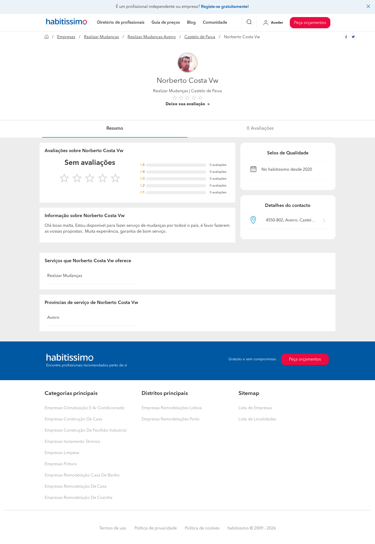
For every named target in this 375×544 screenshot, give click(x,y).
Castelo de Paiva (199, 37)
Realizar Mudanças (101, 37)
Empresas (66, 37)
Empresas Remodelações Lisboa (172, 408)
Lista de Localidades (257, 419)
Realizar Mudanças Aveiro (152, 37)
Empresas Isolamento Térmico (72, 442)
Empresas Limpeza (62, 453)
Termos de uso (112, 528)
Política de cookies (202, 528)
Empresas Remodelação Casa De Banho (82, 475)
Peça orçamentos (310, 23)
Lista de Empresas (255, 408)
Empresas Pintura (61, 464)
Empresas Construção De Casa (73, 419)
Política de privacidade (155, 528)
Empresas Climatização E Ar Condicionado (84, 408)
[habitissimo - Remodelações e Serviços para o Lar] (67, 22)
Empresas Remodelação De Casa (76, 487)
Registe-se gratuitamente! (225, 7)
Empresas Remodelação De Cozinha (78, 498)
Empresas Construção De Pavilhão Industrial (86, 431)
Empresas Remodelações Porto (170, 419)
